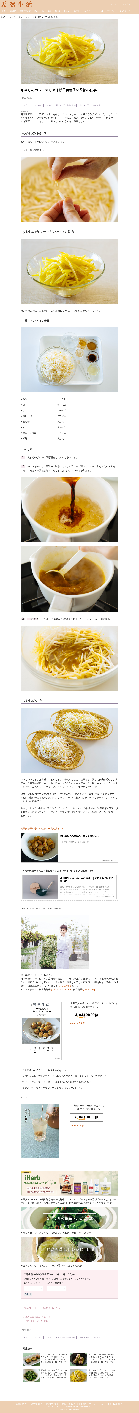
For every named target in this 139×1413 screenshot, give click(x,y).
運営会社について (68, 1404)
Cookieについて (116, 1404)
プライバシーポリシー (98, 1404)
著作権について (36, 1404)
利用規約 (82, 1404)
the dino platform (72, 1410)
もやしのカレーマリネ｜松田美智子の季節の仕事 (59, 90)
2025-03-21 (27, 98)
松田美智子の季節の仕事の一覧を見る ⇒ (42, 828)
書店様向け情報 (52, 1404)
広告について (21, 1404)
